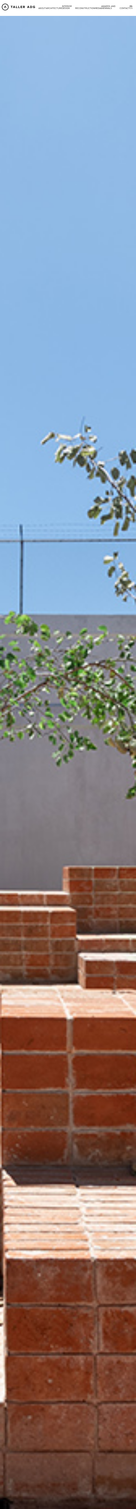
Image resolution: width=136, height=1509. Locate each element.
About (42, 8)
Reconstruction (85, 8)
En (131, 8)
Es (131, 6)
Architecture (54, 8)
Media (98, 8)
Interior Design (67, 7)
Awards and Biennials (108, 7)
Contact (125, 8)
